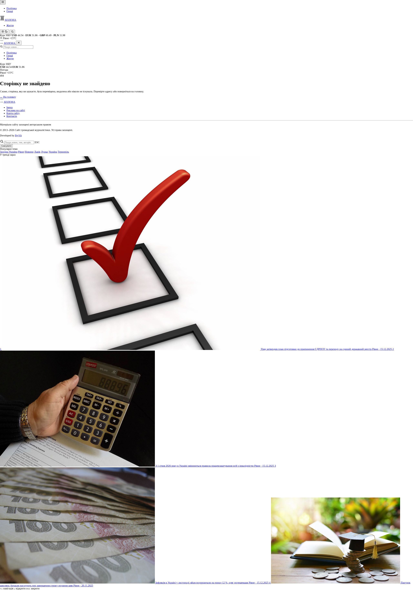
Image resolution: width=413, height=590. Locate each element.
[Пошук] (12, 32)
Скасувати (6, 146)
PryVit (18, 135)
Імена (9, 107)
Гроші (9, 11)
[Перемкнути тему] (4, 32)
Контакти (11, 116)
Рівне (21, 151)
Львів (37, 151)
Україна (53, 151)
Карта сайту (13, 113)
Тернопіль (63, 151)
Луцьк (44, 151)
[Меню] (2, 2)
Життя (10, 25)
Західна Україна (8, 151)
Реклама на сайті (15, 110)
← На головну (8, 97)
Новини (29, 151)
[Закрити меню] (18, 43)
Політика (11, 8)
